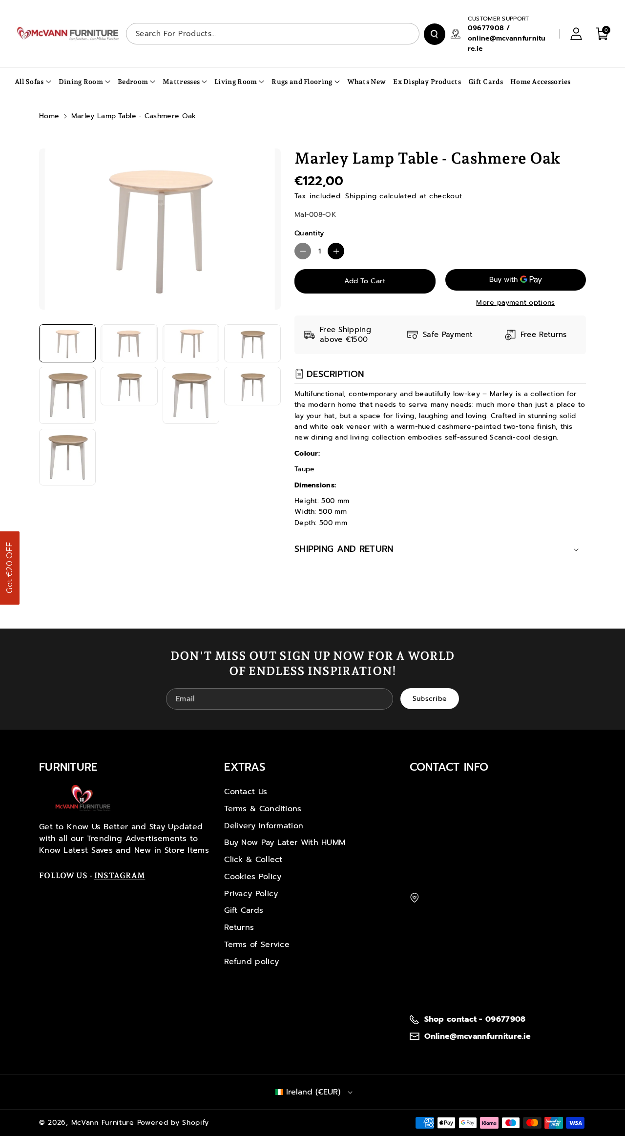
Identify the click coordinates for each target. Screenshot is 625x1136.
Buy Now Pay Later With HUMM (284, 842)
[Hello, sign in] (576, 33)
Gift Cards (243, 910)
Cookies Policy (252, 877)
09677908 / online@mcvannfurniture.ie (507, 38)
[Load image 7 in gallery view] (191, 395)
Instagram (120, 875)
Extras (244, 767)
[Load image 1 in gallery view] (67, 343)
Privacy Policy (251, 894)
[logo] (83, 798)
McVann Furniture (102, 1122)
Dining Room (81, 81)
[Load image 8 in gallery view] (252, 386)
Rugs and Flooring (301, 81)
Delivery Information (263, 826)
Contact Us (245, 792)
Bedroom (133, 81)
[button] (10, 568)
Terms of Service (257, 944)
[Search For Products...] (434, 34)
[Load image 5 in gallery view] (67, 395)
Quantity (309, 233)
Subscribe (430, 698)
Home (49, 116)
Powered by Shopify (173, 1122)
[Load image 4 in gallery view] (252, 343)
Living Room (235, 81)
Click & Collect (253, 859)
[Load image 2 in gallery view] (129, 343)
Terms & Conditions (262, 809)
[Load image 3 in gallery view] (191, 343)
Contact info (449, 767)
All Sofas (29, 81)
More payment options (515, 302)
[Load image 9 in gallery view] (67, 457)
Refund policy (251, 962)
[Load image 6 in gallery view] (129, 386)
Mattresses (181, 81)
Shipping (361, 196)
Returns (239, 927)
